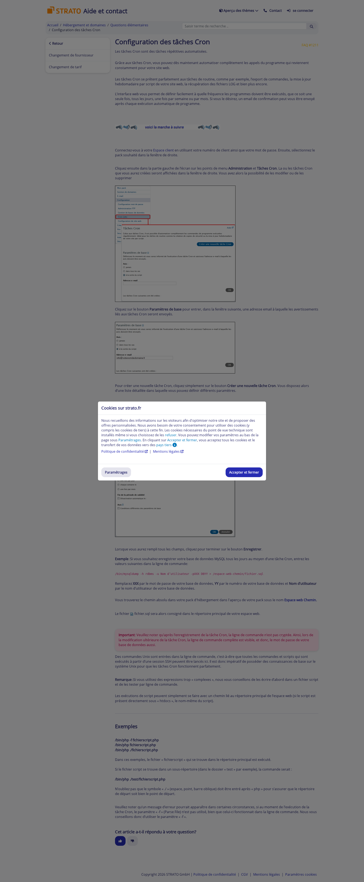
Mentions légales (167, 451)
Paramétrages (116, 472)
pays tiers (164, 445)
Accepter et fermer (244, 472)
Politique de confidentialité (123, 451)
